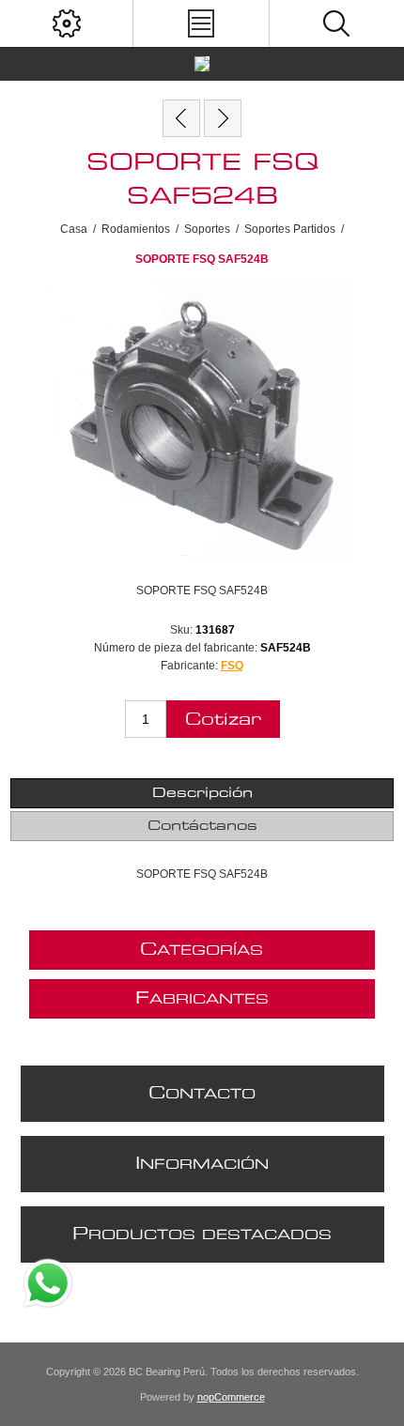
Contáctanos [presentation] (202, 826)
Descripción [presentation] (202, 793)
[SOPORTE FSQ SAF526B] (222, 118)
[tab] (202, 793)
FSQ (232, 665)
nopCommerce (231, 1397)
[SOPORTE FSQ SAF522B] (181, 118)
